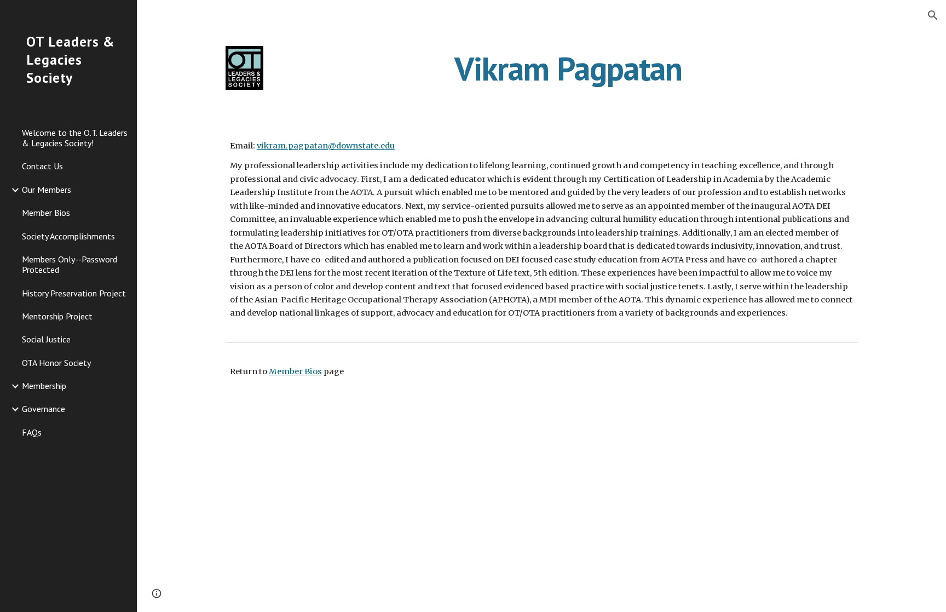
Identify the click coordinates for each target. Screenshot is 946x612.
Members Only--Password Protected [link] (69, 264)
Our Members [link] (46, 189)
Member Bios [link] (46, 212)
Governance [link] (43, 408)
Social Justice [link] (46, 339)
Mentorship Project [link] (57, 316)
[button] (933, 15)
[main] (568, 68)
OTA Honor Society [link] (56, 362)
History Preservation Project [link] (74, 293)
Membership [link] (44, 385)
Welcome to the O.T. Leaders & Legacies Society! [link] (75, 137)
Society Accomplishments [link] (68, 236)
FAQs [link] (32, 432)
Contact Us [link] (42, 166)
